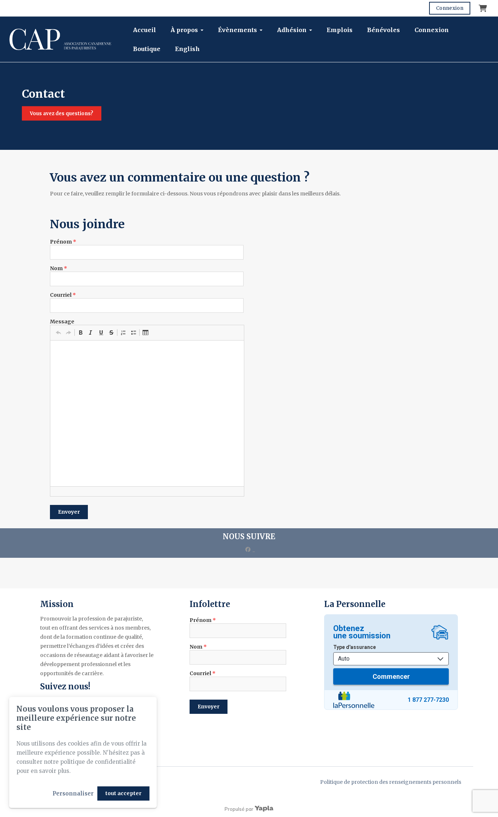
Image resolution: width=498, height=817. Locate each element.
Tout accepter (123, 793)
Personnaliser (73, 793)
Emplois (340, 30)
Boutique (146, 48)
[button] (58, 332)
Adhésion (292, 30)
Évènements (237, 30)
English (187, 48)
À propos (184, 30)
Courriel (63, 295)
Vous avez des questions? (61, 113)
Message (62, 321)
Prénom (63, 241)
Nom (58, 268)
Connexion (449, 8)
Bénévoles (383, 30)
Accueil (144, 30)
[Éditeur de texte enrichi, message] (147, 413)
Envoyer (69, 512)
